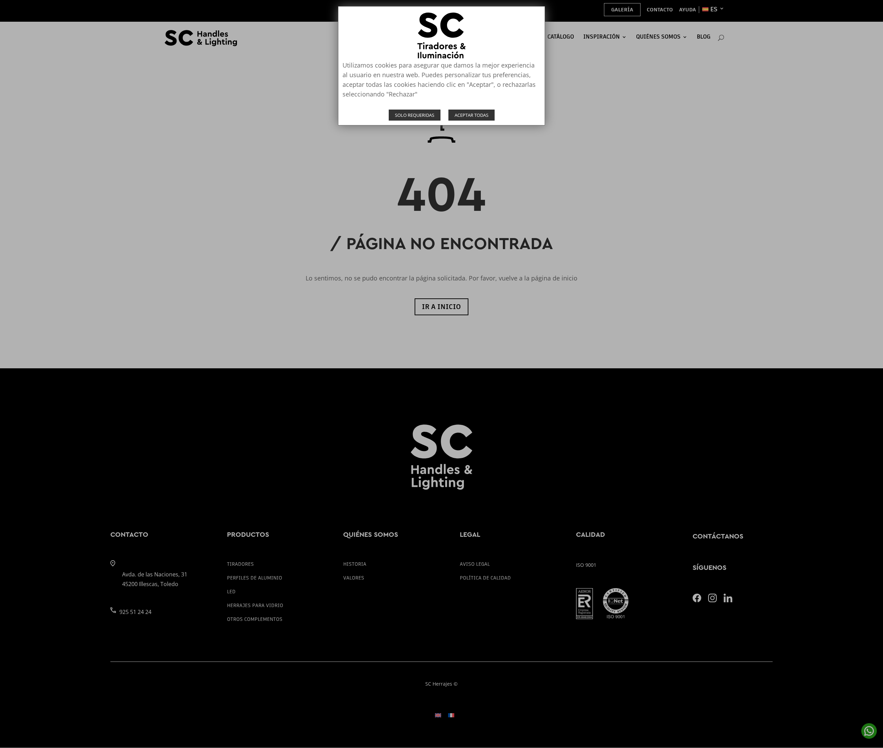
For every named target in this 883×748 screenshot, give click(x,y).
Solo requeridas (414, 115)
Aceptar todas (471, 115)
